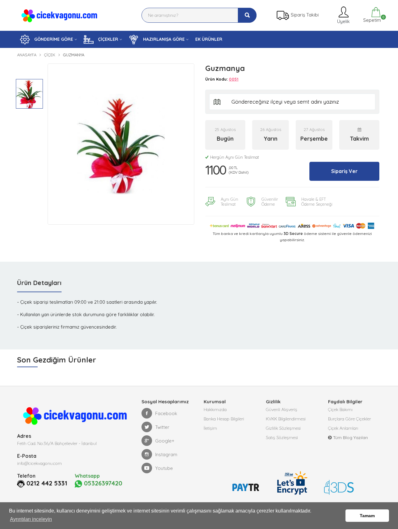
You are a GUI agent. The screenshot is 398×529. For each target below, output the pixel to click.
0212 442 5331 (46, 483)
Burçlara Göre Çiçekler (349, 419)
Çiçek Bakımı (340, 409)
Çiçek (49, 54)
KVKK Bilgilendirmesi (286, 419)
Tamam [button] (367, 515)
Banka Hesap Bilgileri (224, 419)
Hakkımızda (215, 409)
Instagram (166, 454)
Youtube (164, 468)
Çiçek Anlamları (343, 428)
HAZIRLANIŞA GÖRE (163, 39)
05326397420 (102, 483)
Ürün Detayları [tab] (39, 283)
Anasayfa (26, 54)
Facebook (166, 413)
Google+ (164, 441)
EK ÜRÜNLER (208, 39)
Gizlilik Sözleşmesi (283, 428)
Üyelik (343, 21)
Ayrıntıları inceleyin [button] (31, 519)
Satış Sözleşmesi (282, 437)
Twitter (162, 427)
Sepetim (371, 19)
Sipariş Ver (344, 171)
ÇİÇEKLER (107, 39)
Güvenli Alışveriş (281, 409)
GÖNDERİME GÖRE (53, 39)
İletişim (210, 428)
